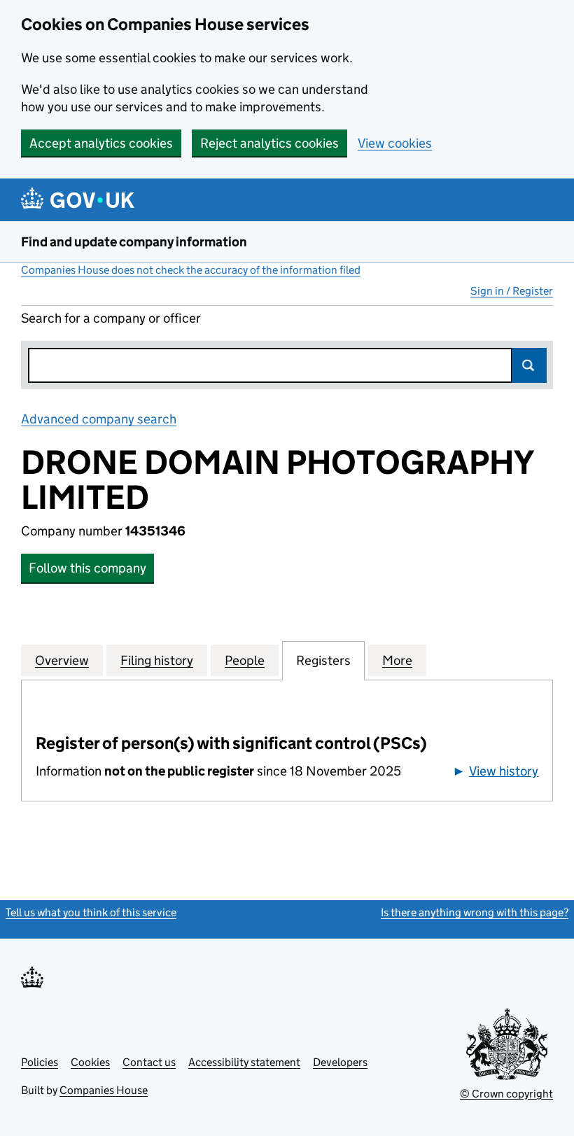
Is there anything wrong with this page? (474, 912)
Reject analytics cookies (269, 143)
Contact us (149, 1062)
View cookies (395, 143)
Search (529, 365)
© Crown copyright (506, 1093)
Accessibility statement (244, 1062)
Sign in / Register (511, 290)
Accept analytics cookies (101, 143)
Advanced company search (98, 419)
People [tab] (245, 660)
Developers (340, 1062)
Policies (39, 1062)
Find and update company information (134, 242)
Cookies (90, 1062)
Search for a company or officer (111, 318)
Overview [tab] (62, 660)
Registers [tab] (323, 660)
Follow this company (87, 568)
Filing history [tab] (156, 660)
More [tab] (397, 660)
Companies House (103, 1090)
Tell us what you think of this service (91, 912)
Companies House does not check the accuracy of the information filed (190, 269)
